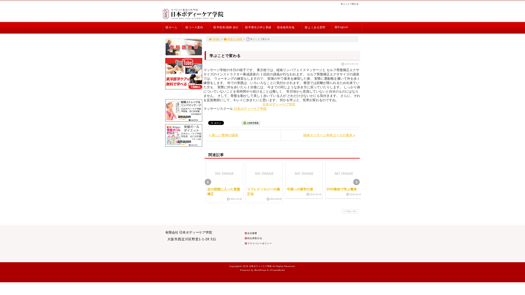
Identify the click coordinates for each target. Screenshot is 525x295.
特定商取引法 (254, 238)
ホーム (173, 27)
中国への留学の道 (300, 189)
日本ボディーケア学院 (278, 104)
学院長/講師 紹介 (228, 27)
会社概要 (252, 233)
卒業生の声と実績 (259, 27)
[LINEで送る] (251, 122)
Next (356, 182)
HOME (216, 39)
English (343, 27)
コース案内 (196, 27)
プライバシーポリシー (259, 243)
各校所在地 (287, 27)
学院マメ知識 (235, 39)
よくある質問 (316, 27)
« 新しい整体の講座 (223, 135)
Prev (208, 182)
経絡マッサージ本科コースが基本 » (329, 135)
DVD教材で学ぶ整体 (342, 189)
